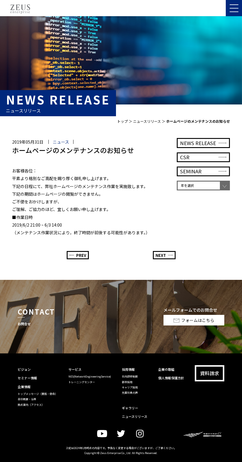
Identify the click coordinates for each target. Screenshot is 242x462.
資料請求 (209, 373)
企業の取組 (166, 369)
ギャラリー (130, 408)
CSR (184, 157)
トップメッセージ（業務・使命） (38, 394)
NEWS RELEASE (198, 143)
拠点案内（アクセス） (31, 405)
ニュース (61, 142)
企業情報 (24, 386)
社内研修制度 (130, 376)
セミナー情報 (27, 377)
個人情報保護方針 (171, 377)
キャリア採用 (130, 387)
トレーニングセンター (81, 382)
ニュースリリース (147, 121)
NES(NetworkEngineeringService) (89, 376)
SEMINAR (191, 171)
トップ (122, 121)
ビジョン (24, 369)
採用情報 (128, 369)
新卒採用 (127, 382)
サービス (74, 369)
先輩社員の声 (130, 393)
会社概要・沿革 (27, 399)
